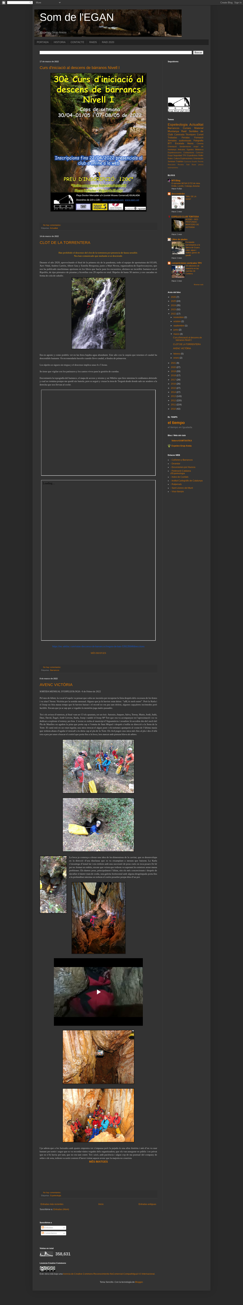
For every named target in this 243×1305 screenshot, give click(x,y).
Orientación (198, 158)
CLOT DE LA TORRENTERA (65, 242)
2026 (173, 297)
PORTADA (43, 42)
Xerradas (172, 140)
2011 (173, 404)
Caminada (179, 134)
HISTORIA (59, 42)
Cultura (177, 158)
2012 (173, 400)
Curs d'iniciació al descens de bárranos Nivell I (80, 67)
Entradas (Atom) (61, 1209)
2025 (173, 301)
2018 (173, 375)
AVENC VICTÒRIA (56, 684)
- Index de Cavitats (179, 477)
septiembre (179, 325)
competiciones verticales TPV (186, 263)
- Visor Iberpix (177, 491)
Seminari (171, 161)
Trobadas (172, 137)
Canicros (187, 161)
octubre (177, 321)
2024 (173, 305)
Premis (200, 161)
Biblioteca (199, 149)
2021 (173, 363)
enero (176, 358)
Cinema (200, 143)
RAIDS (93, 42)
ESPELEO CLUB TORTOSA (185, 216)
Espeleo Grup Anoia (181, 446)
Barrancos (54, 670)
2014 (173, 392)
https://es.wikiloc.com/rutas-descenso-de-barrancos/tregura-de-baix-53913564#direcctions (98, 646)
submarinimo (173, 168)
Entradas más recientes (52, 1204)
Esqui (170, 155)
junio (176, 330)
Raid (183, 131)
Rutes (170, 158)
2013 (173, 396)
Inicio (101, 1204)
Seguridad (177, 155)
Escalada (179, 143)
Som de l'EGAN (77, 17)
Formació (198, 137)
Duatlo (194, 161)
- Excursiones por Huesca (182, 467)
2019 (173, 371)
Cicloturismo (188, 152)
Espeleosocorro (174, 152)
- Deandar (175, 463)
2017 (173, 379)
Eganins (190, 149)
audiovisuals (185, 140)
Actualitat (54, 228)
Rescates (171, 165)
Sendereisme (185, 146)
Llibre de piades (179, 239)
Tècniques (191, 134)
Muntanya (173, 131)
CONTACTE (77, 42)
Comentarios (50, 1233)
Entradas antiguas (147, 1204)
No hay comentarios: (52, 225)
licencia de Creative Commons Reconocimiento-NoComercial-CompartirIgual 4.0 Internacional (109, 1274)
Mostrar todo (198, 284)
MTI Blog (175, 180)
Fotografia (198, 140)
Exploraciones (186, 158)
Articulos (181, 149)
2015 (173, 388)
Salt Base (191, 165)
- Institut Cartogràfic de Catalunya (186, 480)
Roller (200, 155)
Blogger (139, 1282)
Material (198, 128)
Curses (187, 128)
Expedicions (192, 155)
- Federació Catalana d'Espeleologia (180, 472)
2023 (173, 309)
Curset (200, 134)
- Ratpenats (176, 484)
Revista (181, 165)
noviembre (178, 317)
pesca (200, 165)
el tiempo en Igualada (180, 427)
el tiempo (176, 422)
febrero (177, 354)
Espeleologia (55, 1195)
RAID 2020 (108, 42)
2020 (173, 367)
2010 (173, 409)
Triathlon (179, 161)
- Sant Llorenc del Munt (181, 488)
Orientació (172, 146)
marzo (176, 334)
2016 (173, 384)
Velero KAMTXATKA (181, 440)
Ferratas (186, 137)
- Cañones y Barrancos (181, 460)
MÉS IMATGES (98, 653)
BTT (170, 143)
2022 (173, 314)
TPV (184, 155)
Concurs (199, 152)
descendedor (178, 194)
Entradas (48, 1227)
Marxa (190, 143)
